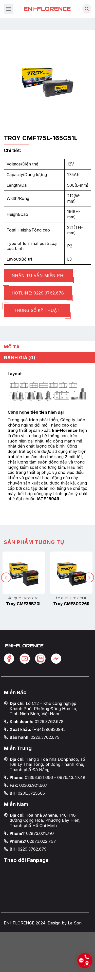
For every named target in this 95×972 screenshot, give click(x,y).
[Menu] (8, 9)
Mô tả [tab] (12, 346)
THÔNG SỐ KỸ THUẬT (37, 310)
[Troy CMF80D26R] (71, 573)
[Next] (89, 577)
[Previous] (6, 577)
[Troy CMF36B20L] (24, 573)
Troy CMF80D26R (71, 603)
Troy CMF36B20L (24, 603)
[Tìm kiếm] (86, 9)
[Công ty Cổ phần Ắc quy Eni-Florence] (47, 8)
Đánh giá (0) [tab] (19, 357)
